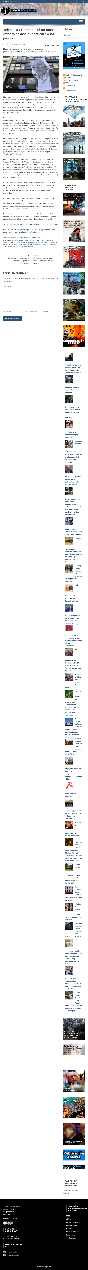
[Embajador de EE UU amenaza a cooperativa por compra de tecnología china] (69, 761)
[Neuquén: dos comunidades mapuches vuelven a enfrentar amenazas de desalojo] (69, 970)
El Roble (69, 1229)
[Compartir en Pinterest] (50, 46)
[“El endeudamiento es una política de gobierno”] (69, 379)
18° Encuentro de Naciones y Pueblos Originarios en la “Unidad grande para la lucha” (73, 660)
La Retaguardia (71, 1225)
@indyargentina (78, 75)
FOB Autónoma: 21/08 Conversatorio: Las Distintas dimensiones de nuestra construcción (73, 635)
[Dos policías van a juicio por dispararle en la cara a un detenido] (69, 890)
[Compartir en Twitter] (48, 46)
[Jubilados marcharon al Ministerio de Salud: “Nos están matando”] (69, 521)
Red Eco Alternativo (73, 1222)
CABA (14, 237)
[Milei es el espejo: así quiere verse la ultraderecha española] (69, 907)
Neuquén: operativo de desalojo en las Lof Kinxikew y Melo (73, 618)
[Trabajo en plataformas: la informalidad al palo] (69, 825)
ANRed (68, 1219)
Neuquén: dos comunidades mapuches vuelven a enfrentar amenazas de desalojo (73, 984)
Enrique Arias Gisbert (24, 242)
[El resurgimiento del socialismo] (69, 786)
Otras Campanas (72, 1232)
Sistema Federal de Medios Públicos (23, 246)
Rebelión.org (70, 1235)
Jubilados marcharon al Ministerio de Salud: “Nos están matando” (73, 531)
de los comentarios (11, 1255)
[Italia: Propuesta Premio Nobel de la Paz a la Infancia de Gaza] (69, 588)
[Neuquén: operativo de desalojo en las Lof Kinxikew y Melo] (69, 608)
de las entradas (10, 1252)
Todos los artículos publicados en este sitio (11, 1237)
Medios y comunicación (23, 237)
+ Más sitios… (71, 1238)
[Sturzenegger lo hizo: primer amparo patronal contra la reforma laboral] (69, 469)
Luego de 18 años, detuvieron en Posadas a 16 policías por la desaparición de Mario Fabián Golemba (73, 451)
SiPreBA (10, 246)
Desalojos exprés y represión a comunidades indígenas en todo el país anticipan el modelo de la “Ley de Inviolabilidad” (73, 507)
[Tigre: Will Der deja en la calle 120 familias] (69, 677)
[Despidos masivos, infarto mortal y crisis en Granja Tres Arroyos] (69, 926)
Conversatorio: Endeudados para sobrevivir (72, 434)
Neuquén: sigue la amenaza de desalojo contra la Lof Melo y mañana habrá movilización (73, 412)
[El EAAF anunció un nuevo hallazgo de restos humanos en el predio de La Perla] (69, 741)
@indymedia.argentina (70, 80)
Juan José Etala (44, 242)
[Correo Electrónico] (53, 46)
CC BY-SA (14, 1218)
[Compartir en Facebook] (46, 46)
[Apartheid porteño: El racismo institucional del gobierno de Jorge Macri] (69, 803)
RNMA (68, 1216)
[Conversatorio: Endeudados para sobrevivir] (69, 424)
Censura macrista (29, 240)
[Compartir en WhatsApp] (55, 46)
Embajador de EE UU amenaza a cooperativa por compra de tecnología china (73, 774)
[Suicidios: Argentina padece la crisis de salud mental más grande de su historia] (69, 357)
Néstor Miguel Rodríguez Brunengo (32, 244)
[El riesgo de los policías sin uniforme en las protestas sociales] (69, 568)
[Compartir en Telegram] (58, 46)
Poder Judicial (47, 244)
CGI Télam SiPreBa (39, 240)
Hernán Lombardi (35, 242)
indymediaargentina (69, 85)
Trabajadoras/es (35, 237)
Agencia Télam (19, 240)
